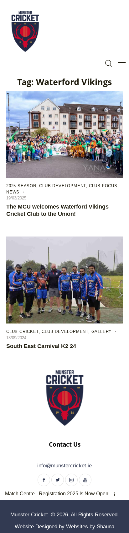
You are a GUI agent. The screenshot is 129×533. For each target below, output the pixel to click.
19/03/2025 (16, 198)
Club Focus (103, 185)
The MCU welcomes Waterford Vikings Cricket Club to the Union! (57, 210)
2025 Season (21, 185)
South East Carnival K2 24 (41, 346)
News (12, 192)
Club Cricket (22, 331)
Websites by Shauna (90, 527)
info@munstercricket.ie (64, 466)
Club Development (62, 185)
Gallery (101, 331)
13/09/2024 (16, 337)
